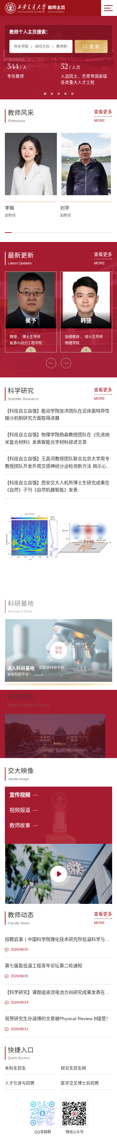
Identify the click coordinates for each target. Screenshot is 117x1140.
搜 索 (94, 46)
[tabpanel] (31, 71)
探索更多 (58, 628)
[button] (8, 232)
